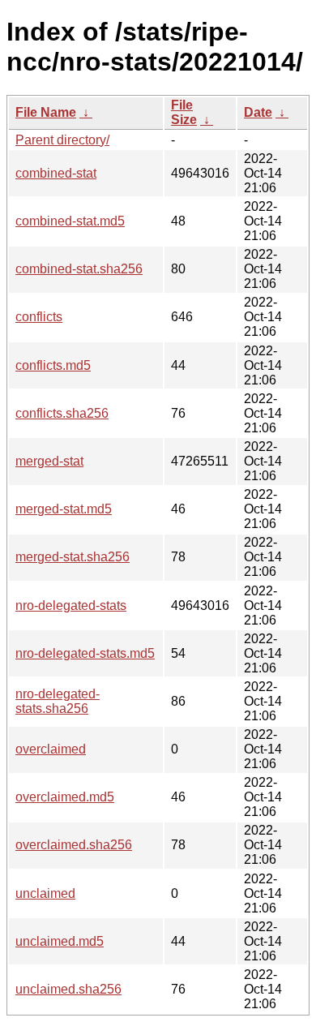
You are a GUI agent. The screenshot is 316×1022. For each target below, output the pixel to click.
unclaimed (45, 893)
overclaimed (50, 749)
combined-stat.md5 (70, 221)
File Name (45, 112)
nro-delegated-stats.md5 (85, 653)
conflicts (38, 317)
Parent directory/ (62, 140)
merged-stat (49, 461)
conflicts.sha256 (62, 413)
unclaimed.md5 (59, 941)
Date (258, 112)
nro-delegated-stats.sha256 (57, 701)
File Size (184, 112)
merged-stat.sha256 (72, 557)
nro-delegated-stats (70, 605)
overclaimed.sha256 (73, 845)
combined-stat (55, 173)
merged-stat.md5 (63, 509)
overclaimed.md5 (64, 797)
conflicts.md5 (53, 365)
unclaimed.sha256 (68, 989)
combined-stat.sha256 (79, 269)
